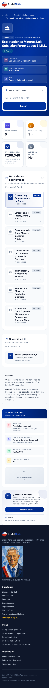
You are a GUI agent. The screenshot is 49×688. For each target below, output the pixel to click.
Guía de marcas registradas (14, 633)
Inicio (7, 15)
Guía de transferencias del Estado (16, 644)
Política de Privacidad (11, 660)
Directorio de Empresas (24, 15)
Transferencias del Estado (13, 614)
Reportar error (26, 509)
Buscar (23, 106)
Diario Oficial (7, 610)
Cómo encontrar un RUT (12, 630)
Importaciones (8, 606)
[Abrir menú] (44, 4)
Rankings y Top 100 (10, 618)
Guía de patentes (9, 637)
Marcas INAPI (8, 595)
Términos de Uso (9, 664)
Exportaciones (8, 603)
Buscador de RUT (9, 592)
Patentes (6, 599)
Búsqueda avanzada (11, 656)
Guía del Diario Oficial (11, 641)
